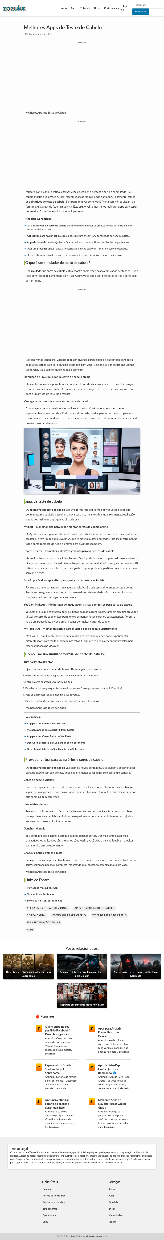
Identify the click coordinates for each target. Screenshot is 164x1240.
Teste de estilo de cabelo (109, 915)
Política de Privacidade (54, 1196)
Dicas (97, 8)
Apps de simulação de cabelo (94, 908)
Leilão (46, 1222)
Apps (73, 8)
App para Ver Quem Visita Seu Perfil (47, 723)
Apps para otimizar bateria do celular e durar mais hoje (57, 1104)
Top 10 (124, 8)
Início (64, 8)
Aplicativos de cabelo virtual (47, 908)
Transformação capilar (43, 923)
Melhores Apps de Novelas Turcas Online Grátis (112, 1104)
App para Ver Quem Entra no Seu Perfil (49, 736)
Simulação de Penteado (40, 894)
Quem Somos (49, 1215)
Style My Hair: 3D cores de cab (44, 900)
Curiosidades (111, 8)
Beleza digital (36, 915)
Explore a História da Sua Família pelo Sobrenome (58, 1069)
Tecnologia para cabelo (69, 915)
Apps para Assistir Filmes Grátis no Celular (109, 1032)
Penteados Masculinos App (42, 888)
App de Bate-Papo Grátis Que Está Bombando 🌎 (109, 1069)
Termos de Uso (50, 1209)
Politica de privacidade (54, 1202)
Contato (47, 1189)
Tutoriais (85, 8)
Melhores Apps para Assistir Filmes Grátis (50, 730)
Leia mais (50, 1053)
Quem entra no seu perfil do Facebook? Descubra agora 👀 (57, 1030)
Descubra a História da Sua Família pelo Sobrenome (56, 742)
